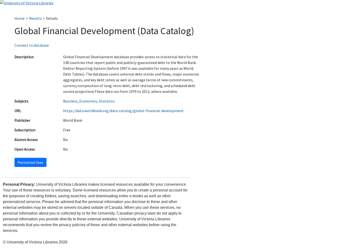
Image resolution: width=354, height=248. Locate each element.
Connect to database (31, 45)
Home (19, 18)
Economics (88, 101)
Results (35, 18)
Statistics (107, 101)
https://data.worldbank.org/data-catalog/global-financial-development (123, 110)
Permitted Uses (30, 162)
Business (70, 101)
